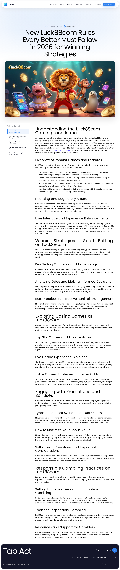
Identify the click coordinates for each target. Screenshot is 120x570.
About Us (97, 564)
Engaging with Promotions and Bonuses (17, 148)
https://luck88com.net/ (60, 150)
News (86, 557)
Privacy (103, 564)
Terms (109, 564)
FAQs (93, 557)
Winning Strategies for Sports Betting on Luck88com (17, 137)
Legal (114, 564)
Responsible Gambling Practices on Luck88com (18, 153)
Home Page (76, 557)
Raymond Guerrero (71, 26)
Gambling (47, 26)
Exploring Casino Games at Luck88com (16, 142)
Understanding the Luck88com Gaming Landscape (18, 131)
